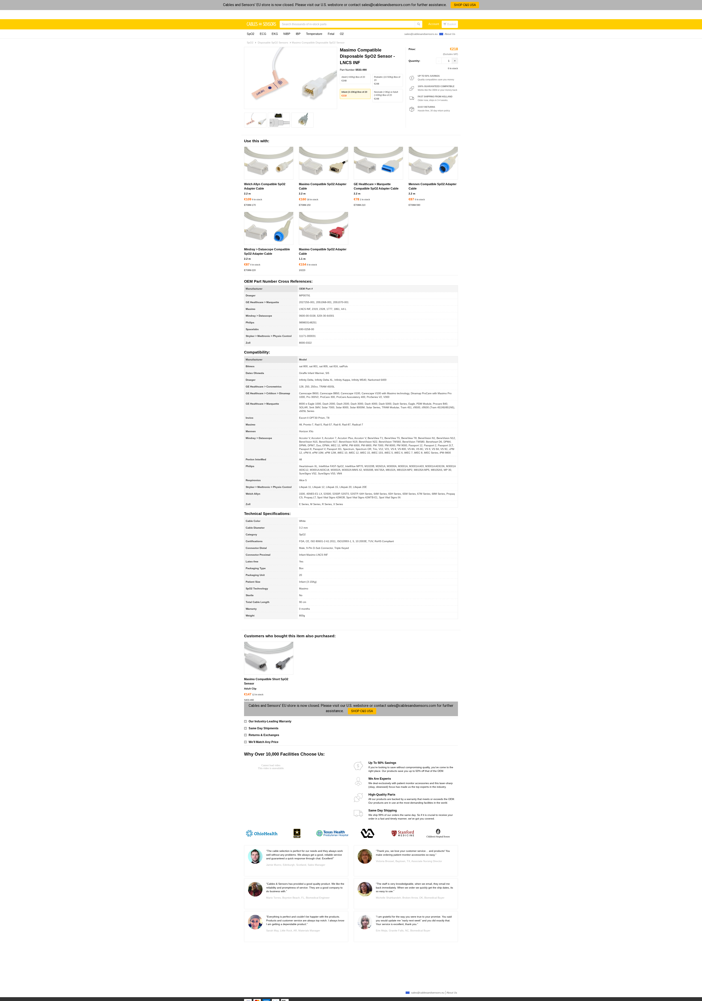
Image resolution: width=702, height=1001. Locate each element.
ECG (263, 33)
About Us (450, 34)
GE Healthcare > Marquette (262, 302)
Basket (451, 24)
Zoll (248, 342)
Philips (250, 322)
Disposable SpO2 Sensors (273, 42)
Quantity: (414, 60)
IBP (298, 33)
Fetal (331, 33)
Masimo (250, 308)
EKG (275, 33)
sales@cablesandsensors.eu (421, 34)
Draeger (250, 295)
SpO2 (250, 33)
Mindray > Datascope (259, 315)
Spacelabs (252, 329)
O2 (342, 33)
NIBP (286, 33)
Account (433, 24)
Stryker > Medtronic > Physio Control (269, 336)
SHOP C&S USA (465, 5)
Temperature (314, 33)
